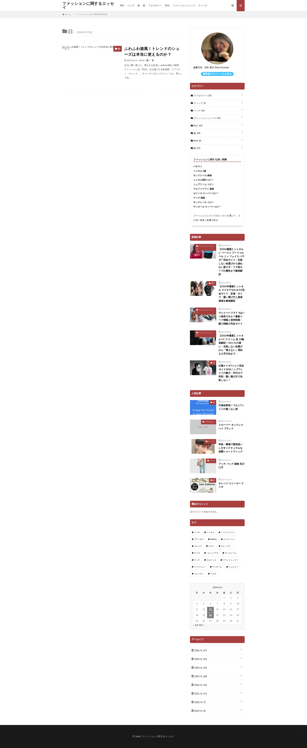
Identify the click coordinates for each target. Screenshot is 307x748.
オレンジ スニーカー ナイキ (231, 485)
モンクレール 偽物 (202, 175)
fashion (213, 539)
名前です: (198, 67)
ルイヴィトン (229, 539)
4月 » (201, 625)
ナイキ (197, 532)
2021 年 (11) (200, 694)
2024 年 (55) (200, 668)
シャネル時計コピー (203, 180)
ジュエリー (233, 567)
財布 (167, 5)
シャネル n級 (199, 171)
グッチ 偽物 (199, 198)
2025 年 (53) (200, 659)
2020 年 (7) (200, 702)
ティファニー (200, 567)
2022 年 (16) (200, 685)
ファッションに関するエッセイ (88, 5)
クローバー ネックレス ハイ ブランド (231, 427)
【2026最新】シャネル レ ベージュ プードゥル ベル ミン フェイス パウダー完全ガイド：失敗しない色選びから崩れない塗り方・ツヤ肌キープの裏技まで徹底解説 (231, 262)
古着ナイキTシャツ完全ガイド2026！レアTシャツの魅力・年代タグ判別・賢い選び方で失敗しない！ (231, 373)
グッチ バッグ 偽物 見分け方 (231, 466)
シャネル (210, 532)
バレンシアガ (212, 553)
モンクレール (230, 553)
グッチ (197, 560)
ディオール (217, 567)
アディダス (199, 539)
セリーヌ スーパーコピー (205, 193)
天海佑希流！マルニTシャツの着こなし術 (231, 407)
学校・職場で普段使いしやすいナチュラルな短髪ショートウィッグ (231, 448)
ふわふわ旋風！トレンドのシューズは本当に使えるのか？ (152, 51)
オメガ (197, 553)
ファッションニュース (184, 5)
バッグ (131, 5)
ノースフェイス (227, 532)
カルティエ (211, 560)
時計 (122, 5)
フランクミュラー (230, 560)
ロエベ (211, 546)
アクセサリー (155, 5)
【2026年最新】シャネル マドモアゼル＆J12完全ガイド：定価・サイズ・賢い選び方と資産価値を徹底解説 (232, 293)
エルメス (198, 546)
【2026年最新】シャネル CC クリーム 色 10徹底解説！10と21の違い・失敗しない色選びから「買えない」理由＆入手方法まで (231, 345)
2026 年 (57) (200, 651)
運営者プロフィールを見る (217, 74)
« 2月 (195, 625)
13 (210, 609)
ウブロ (213, 574)
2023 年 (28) (200, 676)
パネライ (197, 166)
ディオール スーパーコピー (207, 207)
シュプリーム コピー (203, 184)
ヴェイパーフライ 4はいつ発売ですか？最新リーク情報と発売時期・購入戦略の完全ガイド (232, 318)
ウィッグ (202, 5)
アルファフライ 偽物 (203, 189)
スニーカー (199, 574)
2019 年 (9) (200, 711)
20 (210, 615)
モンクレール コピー (203, 202)
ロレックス (226, 546)
